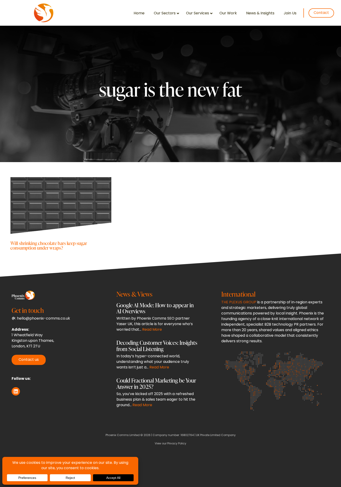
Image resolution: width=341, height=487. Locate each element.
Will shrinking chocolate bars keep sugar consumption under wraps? (48, 245)
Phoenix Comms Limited (123, 435)
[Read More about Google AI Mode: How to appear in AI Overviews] (157, 318)
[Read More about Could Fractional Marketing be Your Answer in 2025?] (157, 394)
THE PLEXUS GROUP (238, 302)
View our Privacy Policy (170, 443)
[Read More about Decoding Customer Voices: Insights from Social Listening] (157, 356)
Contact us (29, 360)
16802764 (187, 435)
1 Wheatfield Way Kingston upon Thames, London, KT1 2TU (33, 340)
